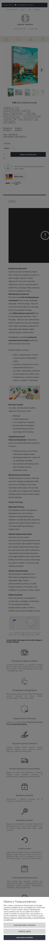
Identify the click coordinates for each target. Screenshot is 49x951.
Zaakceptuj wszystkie (24, 937)
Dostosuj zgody (24, 931)
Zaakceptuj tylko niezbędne (25, 925)
